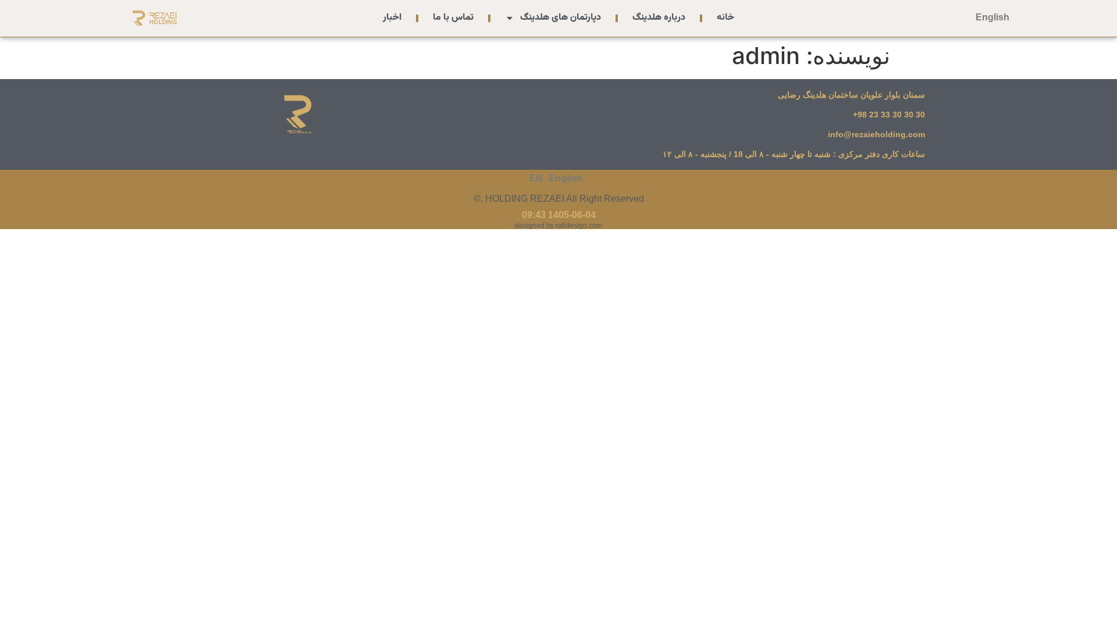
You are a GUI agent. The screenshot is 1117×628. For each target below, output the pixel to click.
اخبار (392, 18)
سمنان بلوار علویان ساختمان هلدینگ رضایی (851, 94)
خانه (725, 18)
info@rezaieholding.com (876, 134)
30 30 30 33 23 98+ (889, 114)
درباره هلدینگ (658, 18)
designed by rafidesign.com (558, 226)
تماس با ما (453, 18)
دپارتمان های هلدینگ (560, 18)
